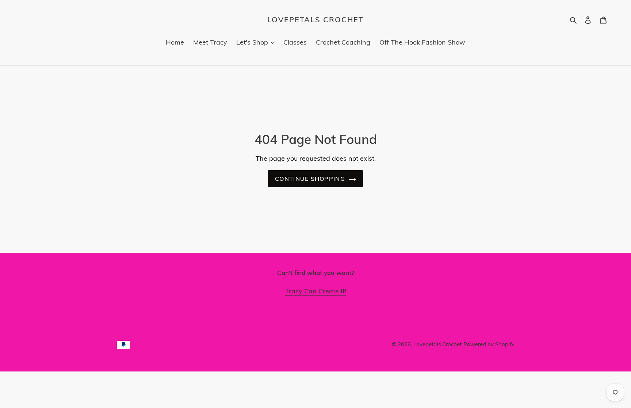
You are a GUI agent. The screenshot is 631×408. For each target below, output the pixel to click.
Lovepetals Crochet (315, 19)
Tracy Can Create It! (315, 291)
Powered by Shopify (489, 344)
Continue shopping (310, 178)
